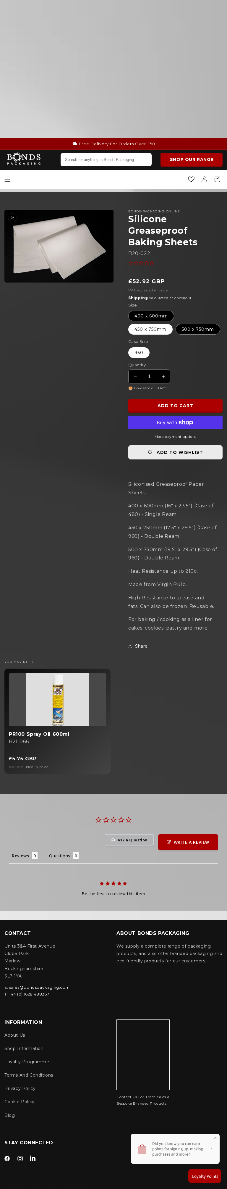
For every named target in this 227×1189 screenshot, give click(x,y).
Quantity (137, 364)
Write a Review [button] (191, 842)
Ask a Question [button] (132, 840)
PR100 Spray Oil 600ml (39, 734)
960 (138, 352)
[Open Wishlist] (191, 179)
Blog (9, 1115)
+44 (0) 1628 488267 (29, 994)
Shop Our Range (191, 159)
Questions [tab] (59, 856)
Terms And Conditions (28, 1075)
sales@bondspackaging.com (39, 987)
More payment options (176, 436)
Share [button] (141, 646)
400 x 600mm (151, 316)
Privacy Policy (19, 1088)
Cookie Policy (19, 1101)
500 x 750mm (198, 329)
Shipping (138, 298)
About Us (14, 1035)
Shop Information (24, 1048)
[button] (7, 179)
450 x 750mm (150, 329)
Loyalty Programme (26, 1061)
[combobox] (106, 159)
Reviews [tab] (20, 856)
